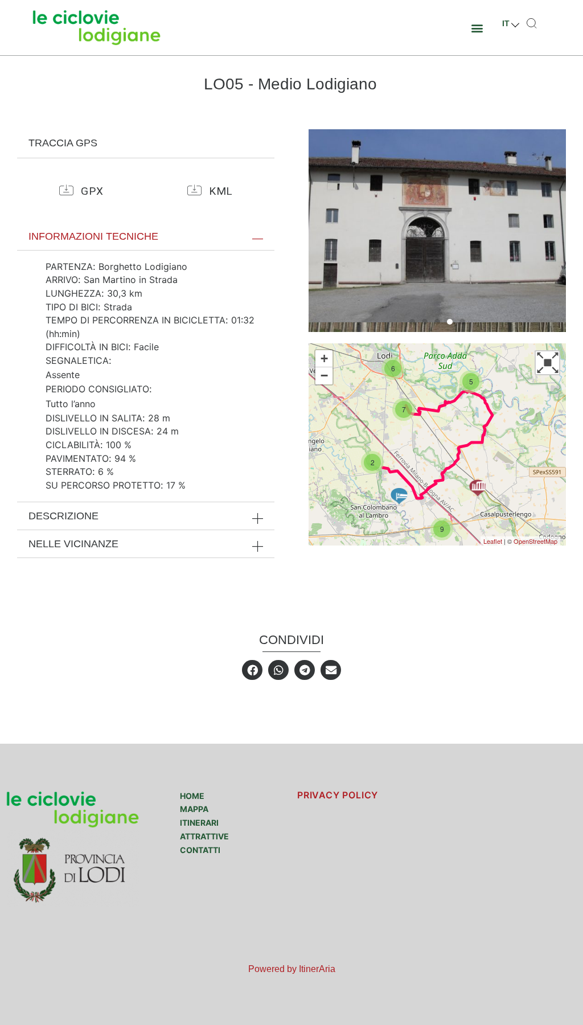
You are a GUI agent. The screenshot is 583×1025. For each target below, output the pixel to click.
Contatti (200, 850)
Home (192, 796)
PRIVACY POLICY (337, 795)
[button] (477, 27)
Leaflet (492, 541)
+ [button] (324, 358)
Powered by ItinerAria (291, 969)
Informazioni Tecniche (93, 236)
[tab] (145, 236)
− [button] (324, 375)
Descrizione (63, 516)
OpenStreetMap (535, 541)
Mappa (194, 809)
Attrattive (204, 836)
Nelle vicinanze (73, 544)
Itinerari (199, 822)
